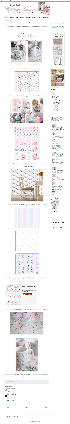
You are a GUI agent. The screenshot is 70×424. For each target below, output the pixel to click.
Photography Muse (53, 28)
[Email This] (8, 381)
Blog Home (7, 17)
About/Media (12, 17)
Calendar (52, 23)
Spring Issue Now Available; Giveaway (59, 146)
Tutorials (33, 17)
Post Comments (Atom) (12, 408)
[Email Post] (6, 381)
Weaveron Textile (10, 400)
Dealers (63, 23)
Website (17, 17)
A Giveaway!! (58, 139)
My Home (58, 27)
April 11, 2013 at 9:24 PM (11, 391)
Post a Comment (8, 405)
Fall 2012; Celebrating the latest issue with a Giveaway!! (60, 167)
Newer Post (7, 407)
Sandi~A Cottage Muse (10, 394)
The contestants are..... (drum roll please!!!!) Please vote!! (59, 175)
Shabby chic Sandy (10, 388)
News (13, 382)
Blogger (39, 421)
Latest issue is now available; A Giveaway (59, 125)
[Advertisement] (55, 246)
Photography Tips (46, 17)
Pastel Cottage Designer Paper (29, 286)
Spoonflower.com (31, 164)
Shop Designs (28, 17)
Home (27, 407)
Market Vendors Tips (54, 27)
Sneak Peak (59, 30)
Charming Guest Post (59, 23)
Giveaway (57, 26)
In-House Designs (10, 382)
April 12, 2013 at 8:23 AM (11, 397)
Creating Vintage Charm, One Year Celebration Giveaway (59, 183)
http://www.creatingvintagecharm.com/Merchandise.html (39, 374)
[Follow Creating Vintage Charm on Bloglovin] (55, 209)
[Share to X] (10, 381)
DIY (37, 17)
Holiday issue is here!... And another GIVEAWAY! (60, 153)
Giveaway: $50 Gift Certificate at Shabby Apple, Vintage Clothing (59, 133)
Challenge (54, 23)
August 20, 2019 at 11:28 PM (11, 403)
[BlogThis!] (9, 381)
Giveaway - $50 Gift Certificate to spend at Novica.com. (59, 190)
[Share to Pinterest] (12, 381)
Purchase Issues (22, 17)
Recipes (40, 17)
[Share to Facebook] (11, 381)
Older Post (46, 407)
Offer (63, 27)
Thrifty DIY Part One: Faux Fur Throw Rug (59, 160)
